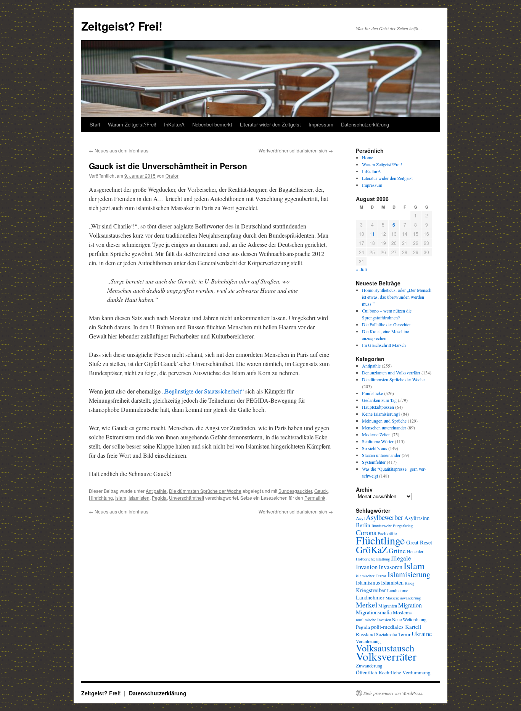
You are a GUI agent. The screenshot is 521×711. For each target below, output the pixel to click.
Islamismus (368, 582)
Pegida (159, 497)
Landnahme (397, 590)
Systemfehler (374, 462)
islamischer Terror (371, 575)
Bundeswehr (381, 525)
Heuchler (415, 551)
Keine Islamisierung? (381, 414)
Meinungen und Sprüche (384, 421)
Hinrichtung (101, 497)
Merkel (366, 604)
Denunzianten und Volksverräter (391, 372)
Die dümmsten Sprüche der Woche (205, 490)
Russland (365, 634)
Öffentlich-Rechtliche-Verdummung (393, 672)
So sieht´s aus (374, 448)
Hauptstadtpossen (378, 407)
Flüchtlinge (380, 540)
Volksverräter (386, 656)
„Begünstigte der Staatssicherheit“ (203, 391)
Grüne (397, 550)
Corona (366, 532)
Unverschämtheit (186, 497)
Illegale (401, 558)
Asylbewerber (384, 517)
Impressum (321, 124)
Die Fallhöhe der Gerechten (387, 324)
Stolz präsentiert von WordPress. (393, 693)
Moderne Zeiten (376, 434)
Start (95, 124)
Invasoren (390, 567)
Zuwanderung (369, 665)
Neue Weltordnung (409, 619)
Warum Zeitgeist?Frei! (132, 124)
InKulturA (174, 124)
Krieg (409, 583)
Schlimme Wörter (378, 441)
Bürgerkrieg (403, 525)
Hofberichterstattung (373, 559)
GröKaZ (372, 549)
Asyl (360, 518)
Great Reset (419, 542)
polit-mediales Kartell (396, 626)
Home (367, 157)
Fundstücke (372, 393)
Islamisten (139, 497)
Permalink (314, 497)
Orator (172, 175)
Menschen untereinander (384, 427)
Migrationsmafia (374, 612)
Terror (404, 634)
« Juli (361, 269)
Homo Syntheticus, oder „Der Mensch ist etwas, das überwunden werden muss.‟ (396, 297)
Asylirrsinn (416, 518)
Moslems (402, 612)
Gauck (321, 490)
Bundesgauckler (295, 490)
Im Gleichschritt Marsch (384, 345)
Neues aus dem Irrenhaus (118, 150)
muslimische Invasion (373, 619)
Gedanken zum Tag (379, 400)
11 (372, 233)
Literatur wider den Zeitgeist (270, 124)
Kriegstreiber (371, 590)
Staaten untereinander (381, 455)
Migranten (387, 605)
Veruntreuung (368, 641)
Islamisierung (409, 574)
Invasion (367, 566)
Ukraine (422, 633)
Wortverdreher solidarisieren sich (296, 150)
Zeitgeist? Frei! (121, 26)
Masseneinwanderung (403, 598)
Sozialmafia (386, 634)
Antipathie (156, 490)
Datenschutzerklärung (365, 124)
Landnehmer (370, 597)
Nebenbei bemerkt (212, 124)
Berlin (363, 525)
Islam (120, 497)
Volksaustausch (385, 647)
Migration (410, 605)
